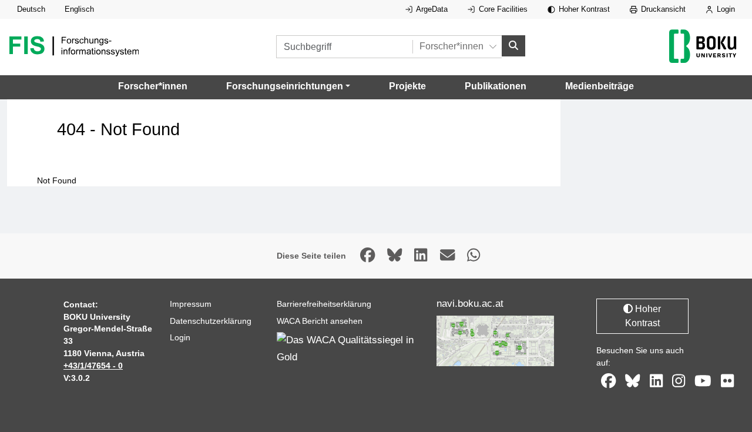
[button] (288, 86)
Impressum (191, 304)
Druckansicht (662, 9)
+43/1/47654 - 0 (93, 365)
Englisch (79, 9)
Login (724, 9)
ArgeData (431, 9)
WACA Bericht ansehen (319, 321)
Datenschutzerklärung (210, 321)
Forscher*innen (152, 86)
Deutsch (31, 9)
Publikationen (495, 86)
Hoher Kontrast (583, 9)
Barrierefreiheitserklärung (324, 304)
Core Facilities (502, 9)
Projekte (407, 86)
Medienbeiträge (599, 86)
